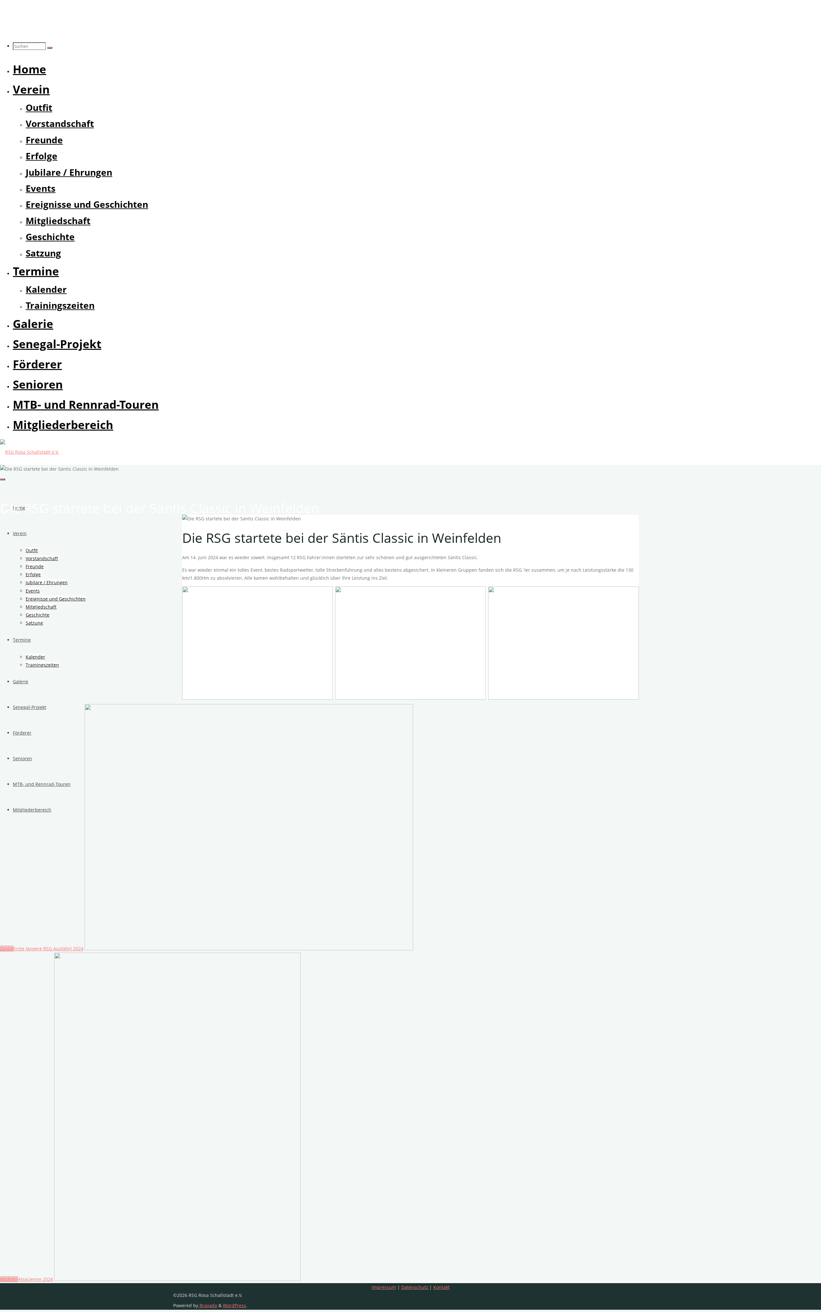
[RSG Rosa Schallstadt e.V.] (29, 452)
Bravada (207, 1305)
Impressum (384, 1287)
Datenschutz (415, 1287)
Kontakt (441, 1287)
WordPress (234, 1305)
